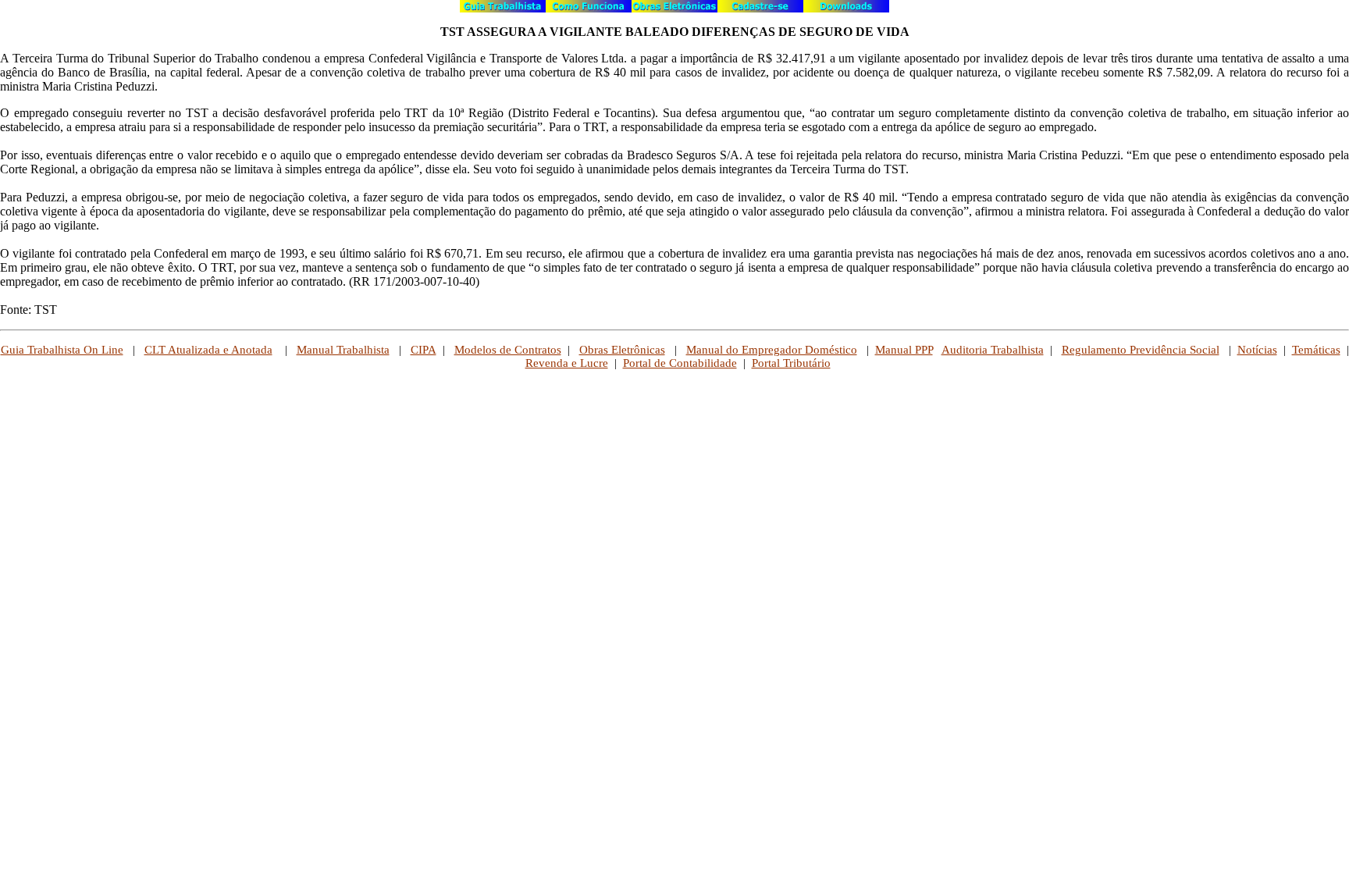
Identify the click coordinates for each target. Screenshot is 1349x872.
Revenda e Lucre (566, 363)
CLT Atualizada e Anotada (208, 349)
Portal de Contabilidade (680, 363)
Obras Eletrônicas (622, 349)
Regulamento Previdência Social (1140, 349)
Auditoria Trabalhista (992, 349)
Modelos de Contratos (507, 349)
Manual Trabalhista (343, 349)
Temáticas (1316, 349)
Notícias (1257, 349)
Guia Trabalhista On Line (62, 349)
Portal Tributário (791, 363)
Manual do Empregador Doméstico (771, 349)
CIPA (423, 349)
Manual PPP (904, 349)
